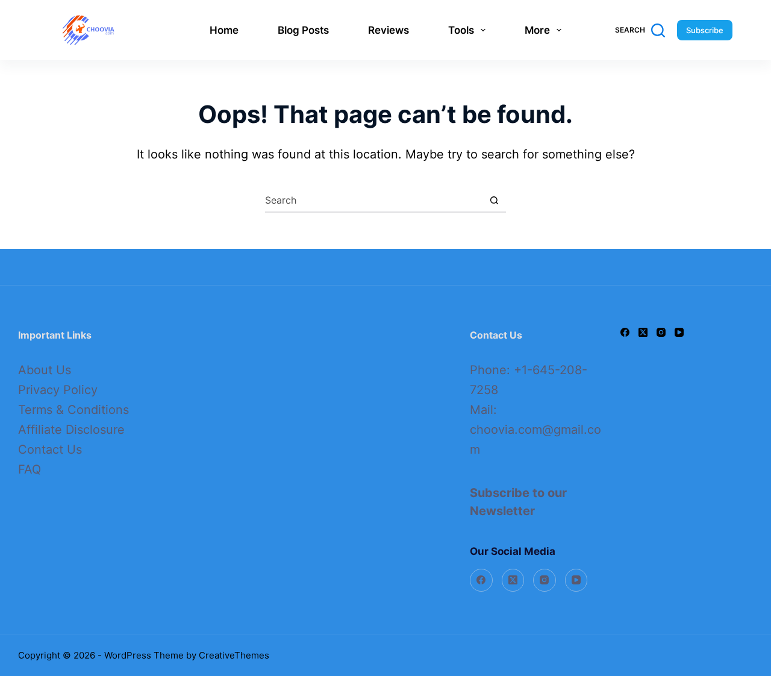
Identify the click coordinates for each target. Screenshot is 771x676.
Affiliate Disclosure (71, 429)
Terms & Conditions (73, 409)
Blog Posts (303, 30)
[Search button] (494, 200)
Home (224, 30)
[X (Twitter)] (513, 580)
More (537, 30)
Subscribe (704, 30)
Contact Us (50, 449)
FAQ (29, 469)
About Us (44, 370)
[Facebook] (481, 580)
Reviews (388, 30)
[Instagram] (544, 580)
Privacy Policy (58, 390)
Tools (461, 30)
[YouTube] (576, 580)
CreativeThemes (234, 655)
